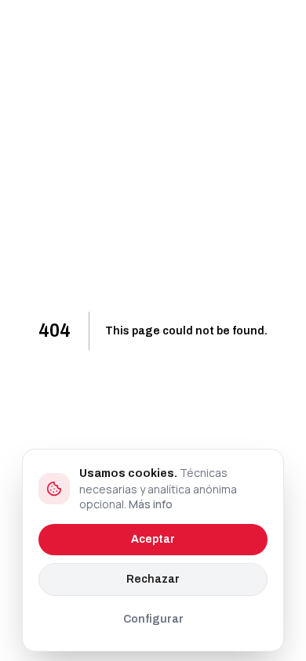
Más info (151, 504)
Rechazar (153, 579)
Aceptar (153, 539)
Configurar (153, 619)
